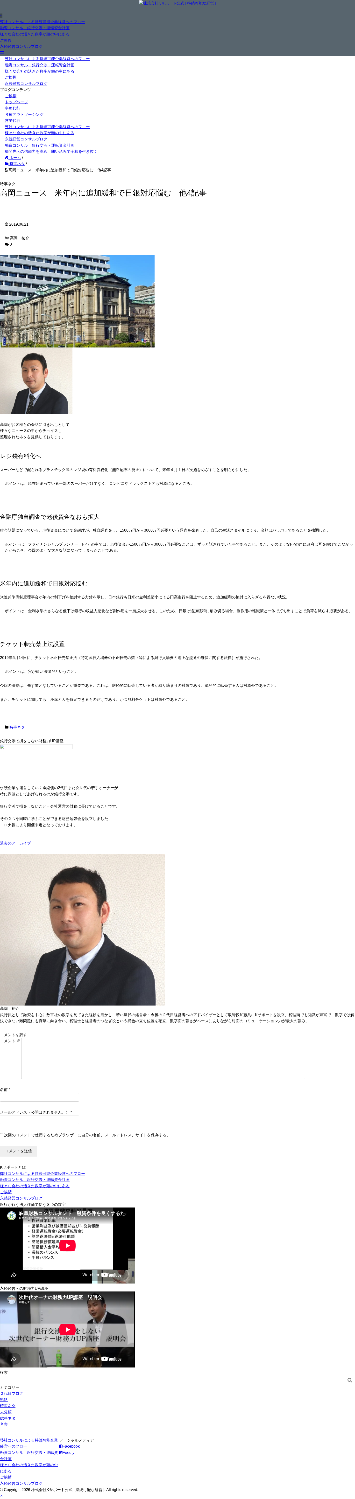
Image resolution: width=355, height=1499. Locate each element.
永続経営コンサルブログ (21, 46)
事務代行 (12, 108)
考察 (4, 1424)
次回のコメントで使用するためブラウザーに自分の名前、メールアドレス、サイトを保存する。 (87, 1135)
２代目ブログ (11, 1393)
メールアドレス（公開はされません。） (35, 1112)
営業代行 (12, 120)
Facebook (71, 1446)
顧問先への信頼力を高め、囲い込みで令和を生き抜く (51, 151)
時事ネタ (17, 727)
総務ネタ (7, 1418)
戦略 (4, 1400)
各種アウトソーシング (24, 114)
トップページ (16, 102)
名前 (4, 1090)
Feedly (68, 1452)
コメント (10, 1041)
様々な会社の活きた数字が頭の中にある (35, 34)
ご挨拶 (6, 40)
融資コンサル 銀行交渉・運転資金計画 (35, 28)
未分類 (6, 1412)
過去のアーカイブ (15, 843)
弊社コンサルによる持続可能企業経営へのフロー (42, 22)
